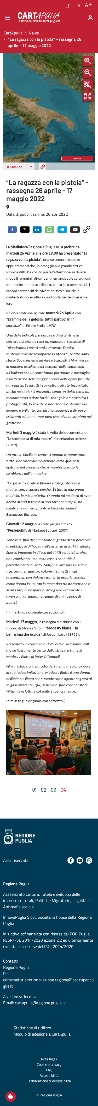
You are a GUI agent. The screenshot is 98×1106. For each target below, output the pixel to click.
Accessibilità (49, 1075)
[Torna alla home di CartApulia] (38, 17)
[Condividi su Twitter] (25, 229)
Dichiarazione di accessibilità (49, 1081)
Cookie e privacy (49, 1064)
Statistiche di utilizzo (32, 1028)
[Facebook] (70, 860)
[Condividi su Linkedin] (37, 229)
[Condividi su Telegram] (62, 229)
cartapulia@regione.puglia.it (40, 1003)
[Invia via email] (75, 229)
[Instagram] (89, 860)
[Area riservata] (90, 17)
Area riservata (15, 860)
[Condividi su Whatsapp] (49, 229)
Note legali (49, 1059)
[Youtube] (80, 860)
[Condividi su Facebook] (12, 229)
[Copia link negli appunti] (86, 229)
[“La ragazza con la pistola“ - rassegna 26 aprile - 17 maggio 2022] (48, 742)
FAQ (49, 1070)
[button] (68, 5)
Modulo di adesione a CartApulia (42, 1034)
